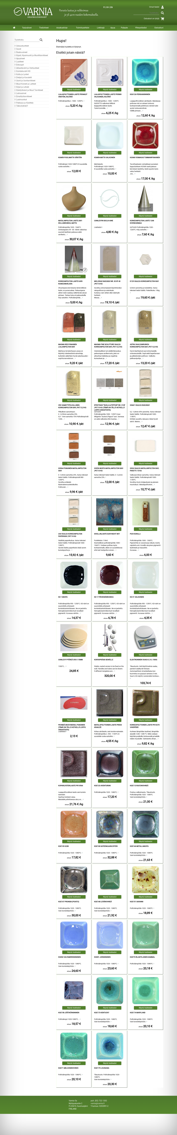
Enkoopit (20, 65)
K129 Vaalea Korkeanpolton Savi (144, 281)
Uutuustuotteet (22, 46)
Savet (18, 49)
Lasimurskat (21, 99)
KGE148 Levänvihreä (103, 902)
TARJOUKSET (22, 106)
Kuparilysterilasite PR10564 (70, 786)
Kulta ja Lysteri (22, 74)
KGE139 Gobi (63, 846)
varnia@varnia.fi (98, 1103)
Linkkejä (100, 27)
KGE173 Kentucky (101, 1013)
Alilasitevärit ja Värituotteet (27, 68)
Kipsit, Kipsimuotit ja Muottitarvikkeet (32, 55)
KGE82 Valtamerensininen (69, 957)
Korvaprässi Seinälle (103, 660)
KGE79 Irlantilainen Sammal (142, 957)
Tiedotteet (44, 27)
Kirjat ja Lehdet (22, 87)
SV (107, 7)
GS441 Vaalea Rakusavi (140, 405)
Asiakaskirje (61, 27)
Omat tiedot (154, 7)
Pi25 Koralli (135, 534)
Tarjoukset (27, 27)
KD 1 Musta (63, 597)
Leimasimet (21, 93)
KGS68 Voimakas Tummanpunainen (145, 157)
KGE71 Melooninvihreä (68, 1068)
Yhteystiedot (141, 27)
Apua (112, 27)
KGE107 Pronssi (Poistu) (68, 902)
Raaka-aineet (21, 52)
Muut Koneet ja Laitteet (26, 84)
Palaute (124, 27)
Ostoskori (158, 27)
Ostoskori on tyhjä (151, 18)
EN (111, 7)
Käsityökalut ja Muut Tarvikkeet (29, 90)
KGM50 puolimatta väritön (70, 157)
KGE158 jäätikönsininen (68, 1013)
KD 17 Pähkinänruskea (104, 597)
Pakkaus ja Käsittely (24, 103)
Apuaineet (20, 58)
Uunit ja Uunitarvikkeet (25, 80)
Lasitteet (20, 61)
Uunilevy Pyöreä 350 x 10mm (70, 660)
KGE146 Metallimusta (139, 846)
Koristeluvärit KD (23, 71)
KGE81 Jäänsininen (102, 957)
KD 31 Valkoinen (137, 597)
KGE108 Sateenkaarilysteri (106, 846)
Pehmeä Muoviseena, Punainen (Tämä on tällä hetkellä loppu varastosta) (72, 727)
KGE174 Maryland (137, 1013)
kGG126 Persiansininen (140, 94)
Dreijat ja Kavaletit (24, 77)
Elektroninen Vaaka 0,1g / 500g (143, 660)
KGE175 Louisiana (101, 1068)
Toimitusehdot (82, 27)
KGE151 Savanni (136, 902)
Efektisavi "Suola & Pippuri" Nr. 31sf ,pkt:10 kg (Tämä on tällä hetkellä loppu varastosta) (109, 407)
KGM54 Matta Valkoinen (104, 157)
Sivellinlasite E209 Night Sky (107, 534)
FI (104, 7)
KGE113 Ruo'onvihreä (139, 786)
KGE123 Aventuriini (102, 786)
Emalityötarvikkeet (24, 96)
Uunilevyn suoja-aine (103, 221)
